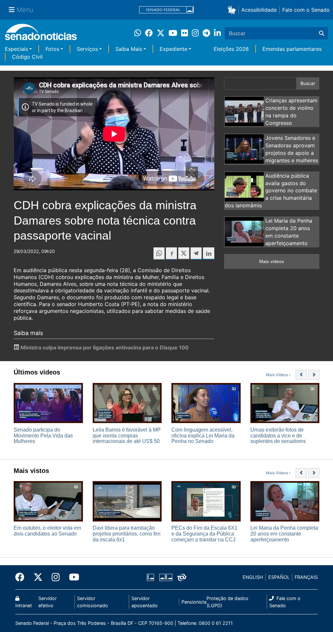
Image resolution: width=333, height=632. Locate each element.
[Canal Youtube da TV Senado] (71, 577)
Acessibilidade (259, 10)
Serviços (87, 49)
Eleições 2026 (231, 49)
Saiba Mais (128, 49)
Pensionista (193, 602)
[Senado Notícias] (41, 34)
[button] (233, 9)
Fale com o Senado (306, 10)
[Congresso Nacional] (166, 577)
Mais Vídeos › (278, 374)
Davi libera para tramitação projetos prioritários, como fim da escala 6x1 (126, 533)
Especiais (16, 49)
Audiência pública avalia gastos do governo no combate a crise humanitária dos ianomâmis (271, 190)
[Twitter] (38, 577)
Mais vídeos (271, 261)
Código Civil (27, 56)
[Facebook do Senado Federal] (22, 577)
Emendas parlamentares (292, 49)
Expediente (173, 49)
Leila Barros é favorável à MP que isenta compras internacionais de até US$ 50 (127, 435)
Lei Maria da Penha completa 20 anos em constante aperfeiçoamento (284, 533)
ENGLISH (253, 577)
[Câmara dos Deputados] (150, 577)
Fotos (52, 49)
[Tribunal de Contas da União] (181, 577)
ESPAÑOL (279, 577)
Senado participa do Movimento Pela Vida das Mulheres (43, 435)
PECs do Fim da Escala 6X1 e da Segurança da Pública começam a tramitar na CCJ (204, 533)
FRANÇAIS (306, 577)
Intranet (23, 605)
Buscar (307, 83)
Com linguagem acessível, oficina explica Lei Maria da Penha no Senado (202, 435)
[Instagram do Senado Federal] (55, 577)
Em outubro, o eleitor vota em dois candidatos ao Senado (47, 530)
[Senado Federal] (166, 10)
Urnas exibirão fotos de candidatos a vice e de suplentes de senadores (278, 435)
